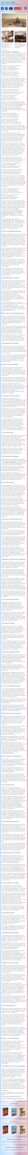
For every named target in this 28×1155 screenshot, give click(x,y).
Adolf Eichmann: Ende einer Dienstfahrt (11, 1096)
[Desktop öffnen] (25, 8)
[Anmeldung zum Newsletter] (18, 8)
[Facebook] (2, 8)
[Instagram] (6, 8)
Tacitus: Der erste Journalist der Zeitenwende (13, 1098)
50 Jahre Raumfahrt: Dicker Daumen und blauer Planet (13, 1093)
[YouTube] (11, 8)
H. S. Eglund (8, 2)
